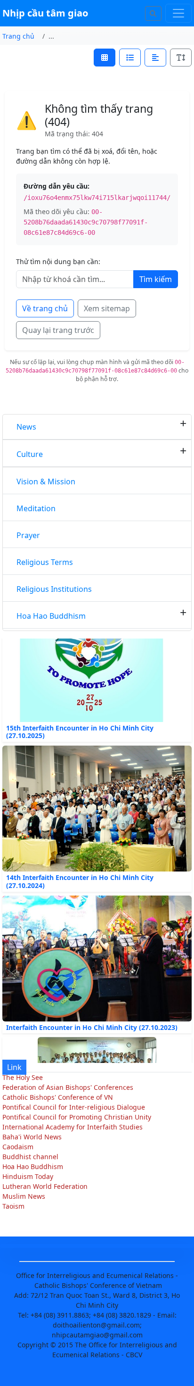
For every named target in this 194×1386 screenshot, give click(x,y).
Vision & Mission (45, 481)
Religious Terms (44, 562)
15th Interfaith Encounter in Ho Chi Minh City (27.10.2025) (80, 725)
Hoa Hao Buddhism (51, 616)
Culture (29, 454)
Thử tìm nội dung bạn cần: (58, 261)
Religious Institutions (54, 589)
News (26, 427)
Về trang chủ (45, 308)
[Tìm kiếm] (153, 13)
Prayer (28, 535)
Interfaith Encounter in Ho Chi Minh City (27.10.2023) (92, 1020)
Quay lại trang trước (58, 330)
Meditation (36, 508)
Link (14, 1067)
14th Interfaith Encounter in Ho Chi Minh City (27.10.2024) (80, 875)
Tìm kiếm (155, 279)
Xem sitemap (107, 308)
